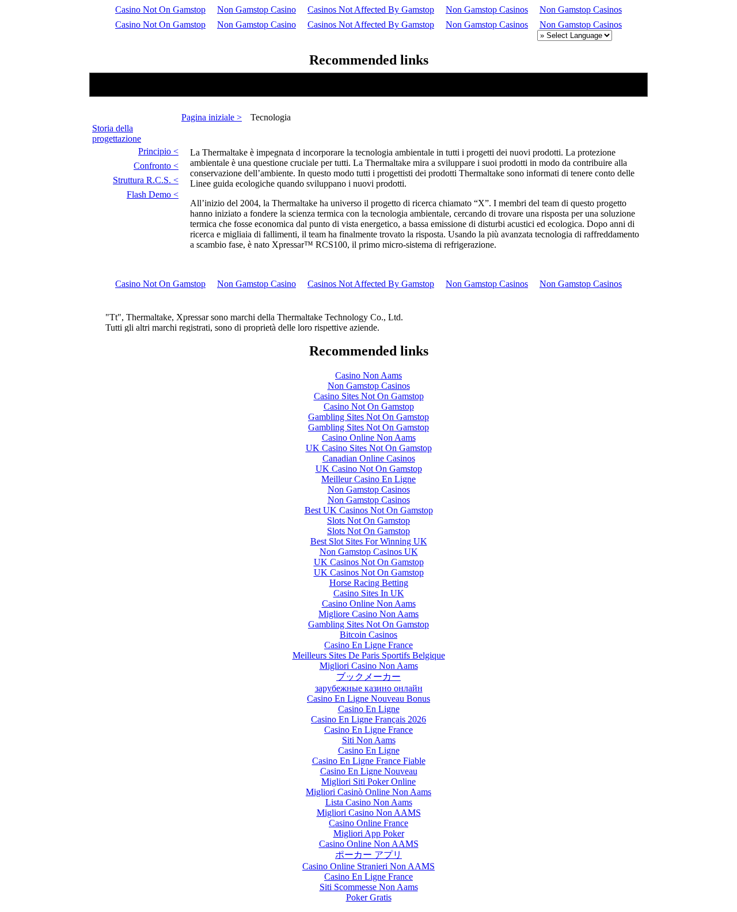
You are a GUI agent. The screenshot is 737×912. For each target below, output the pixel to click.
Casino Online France (368, 823)
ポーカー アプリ (368, 855)
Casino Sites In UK (368, 593)
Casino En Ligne (369, 709)
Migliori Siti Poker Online (368, 781)
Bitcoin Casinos (368, 634)
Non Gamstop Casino (256, 9)
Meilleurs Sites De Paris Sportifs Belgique (368, 655)
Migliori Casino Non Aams (369, 666)
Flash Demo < (152, 194)
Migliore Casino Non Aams (368, 614)
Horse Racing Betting (368, 583)
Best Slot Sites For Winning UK (368, 541)
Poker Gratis (369, 897)
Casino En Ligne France (368, 645)
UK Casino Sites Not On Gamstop (369, 448)
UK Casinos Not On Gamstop (369, 562)
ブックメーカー (368, 677)
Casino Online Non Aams (369, 437)
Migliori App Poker (368, 833)
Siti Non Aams (369, 740)
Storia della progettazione (116, 133)
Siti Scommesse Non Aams (369, 887)
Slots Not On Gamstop (368, 520)
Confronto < (156, 166)
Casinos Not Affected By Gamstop (370, 9)
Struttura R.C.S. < (145, 180)
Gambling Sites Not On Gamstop (368, 417)
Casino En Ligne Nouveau (368, 771)
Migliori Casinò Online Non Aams (368, 792)
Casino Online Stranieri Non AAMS (368, 866)
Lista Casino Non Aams (368, 802)
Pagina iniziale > (211, 117)
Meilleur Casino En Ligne (368, 479)
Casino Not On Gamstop (160, 9)
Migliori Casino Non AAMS (369, 813)
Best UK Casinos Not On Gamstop (369, 510)
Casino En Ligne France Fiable (369, 761)
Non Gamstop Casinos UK (369, 552)
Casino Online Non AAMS (369, 844)
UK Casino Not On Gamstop (369, 469)
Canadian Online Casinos (368, 458)
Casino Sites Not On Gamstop (369, 396)
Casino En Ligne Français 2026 (368, 719)
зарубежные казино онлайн (369, 688)
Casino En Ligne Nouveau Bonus (368, 698)
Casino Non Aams (368, 375)
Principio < (158, 151)
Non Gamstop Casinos (487, 9)
